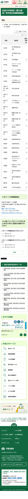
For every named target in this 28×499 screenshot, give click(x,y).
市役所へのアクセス (8, 464)
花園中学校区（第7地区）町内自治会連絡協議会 (14, 269)
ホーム (2, 418)
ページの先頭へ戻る (14, 425)
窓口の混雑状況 (12, 375)
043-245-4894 (15, 478)
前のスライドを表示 (21, 334)
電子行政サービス (12, 364)
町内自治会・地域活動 (17, 418)
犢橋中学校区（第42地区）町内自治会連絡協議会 (14, 299)
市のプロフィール (5, 442)
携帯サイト (17, 438)
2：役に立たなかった (9, 236)
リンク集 (17, 442)
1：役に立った (7, 233)
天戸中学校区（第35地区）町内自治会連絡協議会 (14, 289)
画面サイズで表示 (22, 31)
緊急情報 (14, 3)
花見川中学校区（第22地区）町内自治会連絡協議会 (14, 284)
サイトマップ (4, 430)
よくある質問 (11, 391)
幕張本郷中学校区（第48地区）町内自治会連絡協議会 (14, 309)
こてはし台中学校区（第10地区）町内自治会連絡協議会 (14, 274)
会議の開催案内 (12, 396)
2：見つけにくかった (9, 247)
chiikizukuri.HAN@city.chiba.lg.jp (12, 212)
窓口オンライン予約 (13, 380)
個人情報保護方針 (19, 434)
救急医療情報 (11, 354)
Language (20, 3)
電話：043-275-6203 (8, 208)
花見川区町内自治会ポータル (13, 264)
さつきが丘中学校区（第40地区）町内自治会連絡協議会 (14, 294)
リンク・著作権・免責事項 (7, 434)
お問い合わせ (19, 464)
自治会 (4, 419)
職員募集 (10, 370)
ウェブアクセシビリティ (7, 438)
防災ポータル (11, 348)
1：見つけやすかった (9, 244)
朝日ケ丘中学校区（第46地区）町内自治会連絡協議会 (14, 304)
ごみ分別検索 (11, 359)
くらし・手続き (8, 418)
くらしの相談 (11, 385)
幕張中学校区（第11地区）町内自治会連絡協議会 (14, 279)
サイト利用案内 (18, 430)
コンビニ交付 (7, 330)
